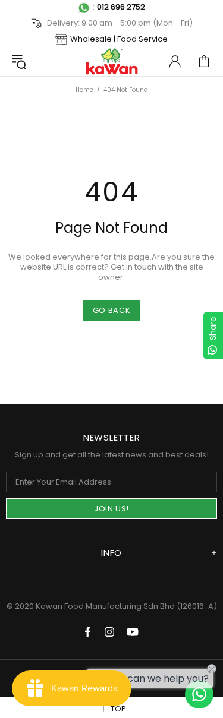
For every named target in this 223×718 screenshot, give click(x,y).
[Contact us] (199, 694)
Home (84, 90)
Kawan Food (112, 61)
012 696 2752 (121, 7)
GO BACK (112, 310)
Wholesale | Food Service (119, 39)
